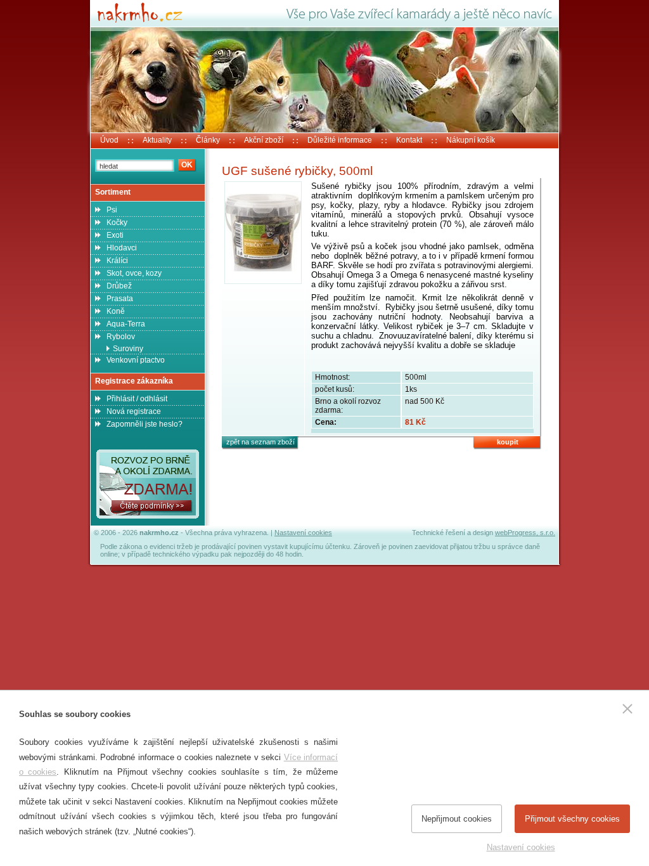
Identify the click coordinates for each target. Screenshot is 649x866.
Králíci (117, 260)
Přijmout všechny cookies (572, 819)
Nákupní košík (470, 140)
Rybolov (120, 336)
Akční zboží (263, 140)
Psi (111, 209)
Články (208, 140)
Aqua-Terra (125, 324)
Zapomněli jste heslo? (144, 424)
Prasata (119, 298)
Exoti (115, 235)
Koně (115, 311)
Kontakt (409, 140)
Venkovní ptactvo (135, 360)
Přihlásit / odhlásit (136, 398)
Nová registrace (133, 411)
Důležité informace (339, 140)
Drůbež (119, 285)
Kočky (116, 222)
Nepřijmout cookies (456, 819)
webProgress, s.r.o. (525, 532)
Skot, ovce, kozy (134, 273)
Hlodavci (121, 247)
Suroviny (128, 348)
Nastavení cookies (303, 532)
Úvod (109, 140)
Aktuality (157, 140)
